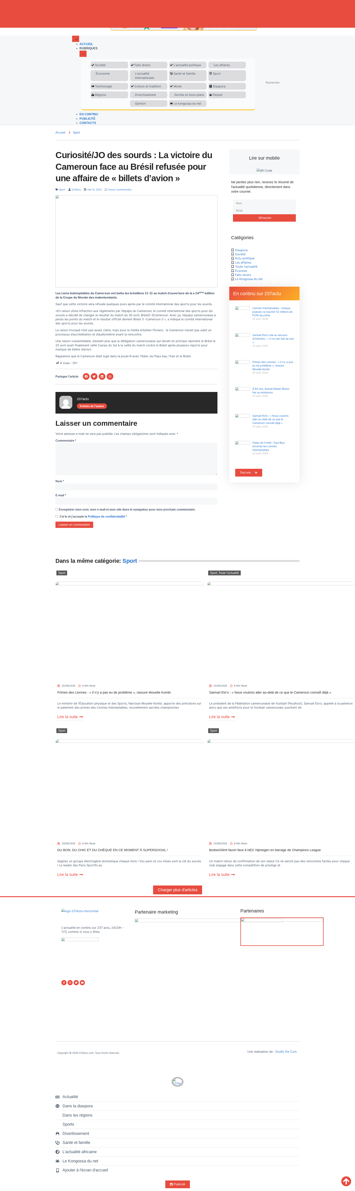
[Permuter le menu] (75, 39)
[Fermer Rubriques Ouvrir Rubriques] (83, 54)
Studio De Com (286, 1051)
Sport (76, 132)
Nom (59, 481)
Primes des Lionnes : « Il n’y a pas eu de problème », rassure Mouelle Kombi (272, 365)
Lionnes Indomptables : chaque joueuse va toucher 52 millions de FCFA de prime (272, 311)
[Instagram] (70, 982)
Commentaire (65, 440)
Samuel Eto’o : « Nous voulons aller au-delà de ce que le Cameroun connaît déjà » (270, 419)
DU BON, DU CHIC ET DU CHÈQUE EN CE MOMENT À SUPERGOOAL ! (112, 850)
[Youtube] (82, 982)
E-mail (60, 495)
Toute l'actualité (229, 572)
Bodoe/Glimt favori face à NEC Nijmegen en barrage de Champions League (265, 850)
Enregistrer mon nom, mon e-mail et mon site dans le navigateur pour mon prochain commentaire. (127, 509)
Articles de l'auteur (92, 406)
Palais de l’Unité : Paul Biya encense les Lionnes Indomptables (268, 446)
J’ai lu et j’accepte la (93, 516)
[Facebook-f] (64, 982)
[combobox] (280, 82)
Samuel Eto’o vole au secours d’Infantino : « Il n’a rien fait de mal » (273, 338)
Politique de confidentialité (107, 516)
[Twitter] (76, 982)
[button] (86, 376)
